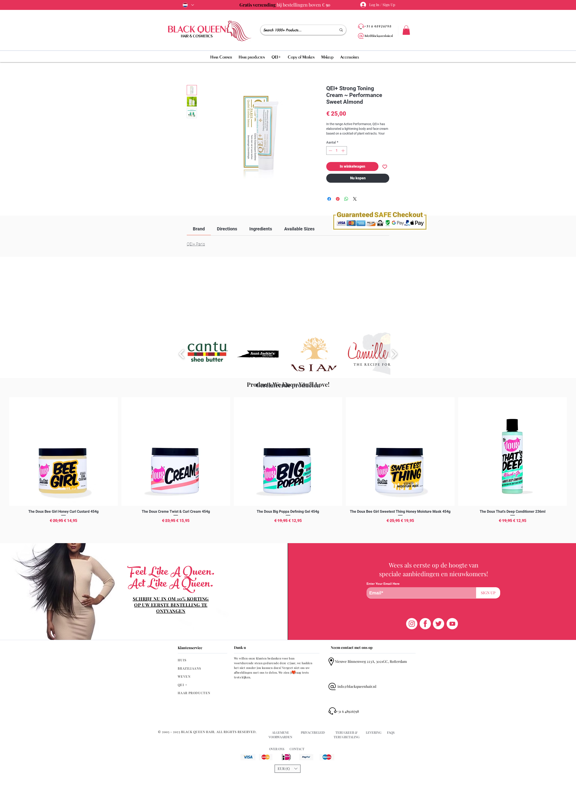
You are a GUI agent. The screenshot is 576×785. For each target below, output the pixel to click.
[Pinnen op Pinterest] (337, 199)
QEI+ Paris (196, 244)
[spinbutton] (336, 150)
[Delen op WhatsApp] (346, 199)
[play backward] (182, 354)
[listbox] (287, 769)
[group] (288, 468)
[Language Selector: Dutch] (187, 5)
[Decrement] (330, 150)
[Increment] (343, 150)
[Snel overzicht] (63, 451)
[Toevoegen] (384, 166)
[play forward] (394, 354)
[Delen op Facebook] (329, 199)
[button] (406, 30)
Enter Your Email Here (383, 583)
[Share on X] (355, 199)
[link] (199, 229)
